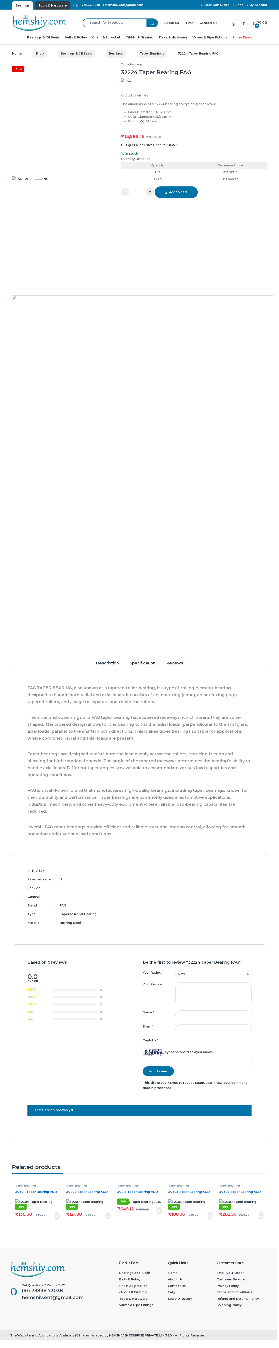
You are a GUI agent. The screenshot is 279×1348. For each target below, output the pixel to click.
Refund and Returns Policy (238, 1299)
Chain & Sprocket (106, 37)
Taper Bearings (152, 53)
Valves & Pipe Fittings (209, 37)
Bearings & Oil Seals (43, 37)
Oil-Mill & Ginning (139, 37)
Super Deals (242, 37)
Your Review (152, 984)
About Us (171, 23)
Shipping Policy (229, 1305)
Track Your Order (216, 5)
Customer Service (231, 1279)
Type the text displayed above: (189, 1052)
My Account (258, 5)
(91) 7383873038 (88, 5)
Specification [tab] (143, 663)
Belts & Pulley (76, 37)
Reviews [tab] (174, 663)
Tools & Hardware (172, 37)
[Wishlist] (233, 23)
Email (148, 1026)
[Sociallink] (12, 1313)
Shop (239, 5)
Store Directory (180, 1299)
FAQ (189, 23)
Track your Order (230, 1273)
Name (148, 1012)
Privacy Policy (228, 1286)
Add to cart (178, 192)
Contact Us (209, 23)
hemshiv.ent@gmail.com (124, 5)
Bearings (116, 53)
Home (16, 53)
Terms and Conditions (234, 1292)
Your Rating (152, 972)
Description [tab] (107, 663)
